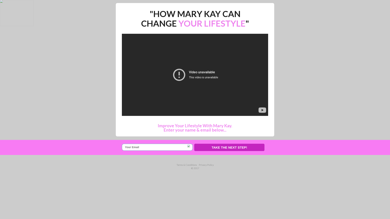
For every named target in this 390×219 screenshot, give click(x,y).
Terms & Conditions (186, 164)
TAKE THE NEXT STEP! (229, 147)
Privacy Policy (206, 164)
